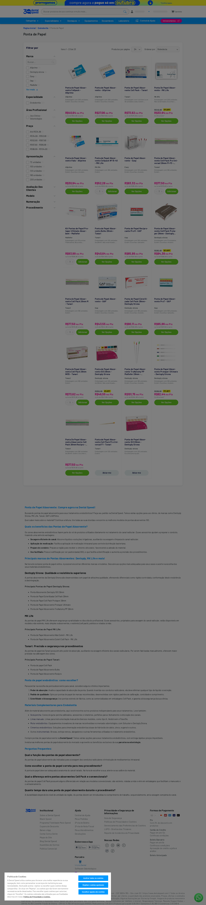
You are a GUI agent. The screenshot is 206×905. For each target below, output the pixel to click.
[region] (57, 886)
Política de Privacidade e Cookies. (36, 897)
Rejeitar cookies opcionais (93, 885)
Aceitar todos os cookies (93, 878)
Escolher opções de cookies (93, 892)
